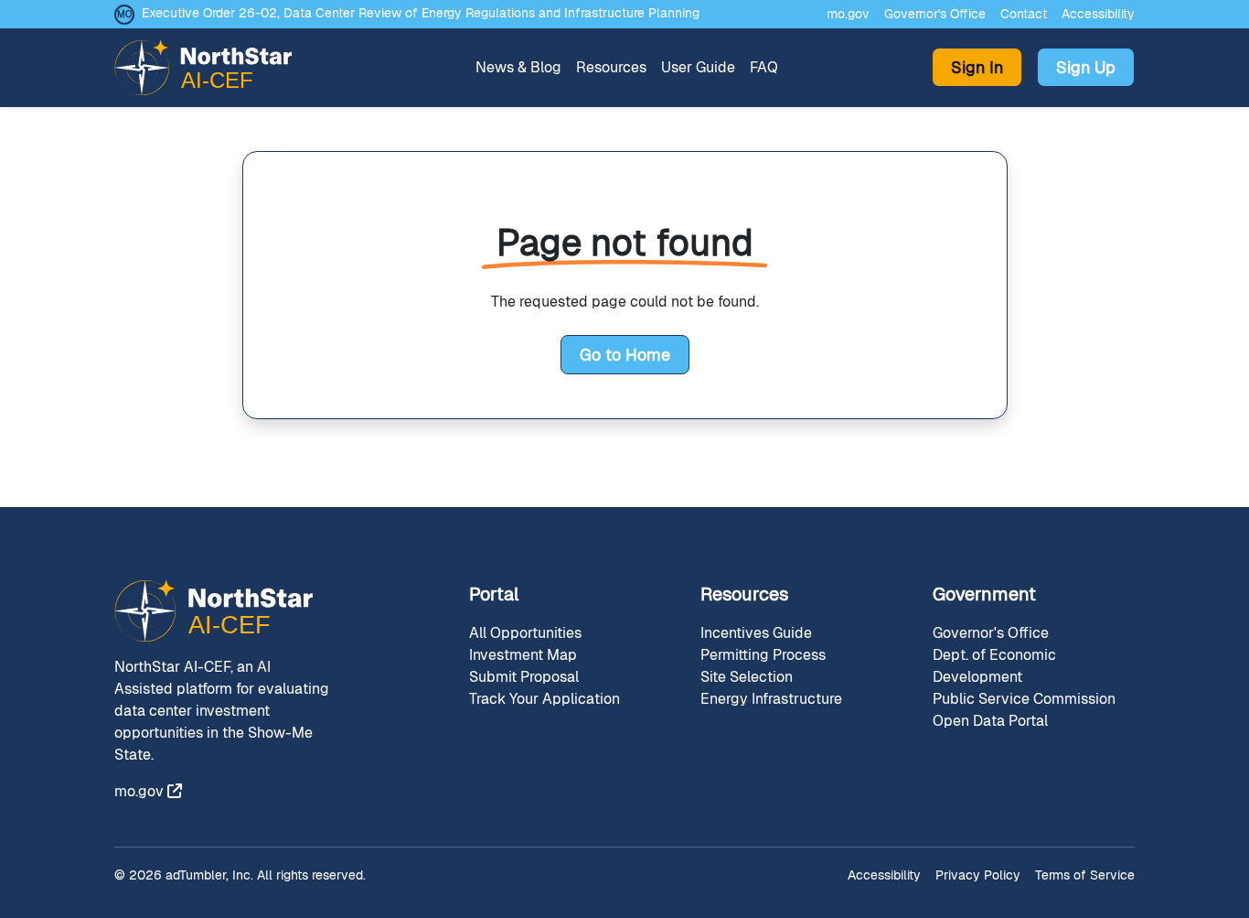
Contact (1023, 13)
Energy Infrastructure (771, 698)
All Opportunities (525, 633)
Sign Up (1086, 67)
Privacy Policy (977, 875)
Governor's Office (935, 13)
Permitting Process (763, 654)
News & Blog (518, 67)
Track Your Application (544, 698)
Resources (611, 67)
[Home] (210, 67)
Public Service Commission (1024, 698)
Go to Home (625, 354)
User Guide (698, 67)
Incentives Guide (756, 633)
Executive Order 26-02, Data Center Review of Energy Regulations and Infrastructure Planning (420, 13)
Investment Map (523, 654)
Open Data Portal (990, 720)
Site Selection (746, 676)
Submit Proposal (524, 676)
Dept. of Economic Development (994, 665)
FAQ (764, 67)
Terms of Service (1085, 875)
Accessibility (1098, 13)
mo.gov (848, 13)
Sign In (977, 67)
